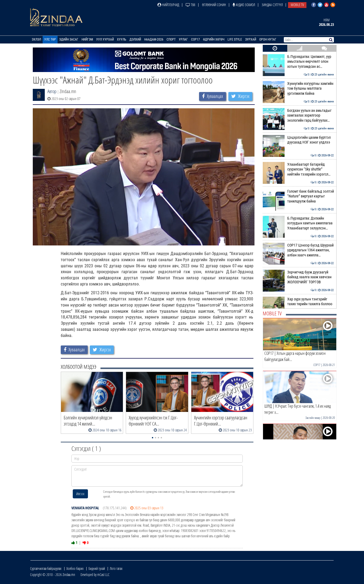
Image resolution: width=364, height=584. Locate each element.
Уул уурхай (105, 39)
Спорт (171, 39)
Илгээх (80, 493)
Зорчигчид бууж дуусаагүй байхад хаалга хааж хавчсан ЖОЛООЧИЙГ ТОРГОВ (310, 277)
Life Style (235, 39)
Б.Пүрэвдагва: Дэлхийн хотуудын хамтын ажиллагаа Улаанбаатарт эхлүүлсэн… (310, 223)
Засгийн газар (312, 417)
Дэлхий (135, 39)
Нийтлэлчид (170, 4)
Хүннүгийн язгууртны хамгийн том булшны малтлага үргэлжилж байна (310, 88)
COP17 (195, 39)
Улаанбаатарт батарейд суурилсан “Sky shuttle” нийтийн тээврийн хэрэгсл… (310, 169)
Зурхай (250, 39)
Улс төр (50, 39)
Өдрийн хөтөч (213, 39)
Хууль (121, 39)
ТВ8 (192, 4)
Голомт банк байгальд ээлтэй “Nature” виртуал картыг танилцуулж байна (310, 196)
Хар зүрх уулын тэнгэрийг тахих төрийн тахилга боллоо (310, 301)
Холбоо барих (75, 568)
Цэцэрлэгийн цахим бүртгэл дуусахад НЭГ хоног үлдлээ (310, 140)
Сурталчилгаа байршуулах (46, 568)
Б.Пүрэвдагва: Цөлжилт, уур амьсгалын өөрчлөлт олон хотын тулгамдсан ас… (310, 61)
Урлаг (183, 39)
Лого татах (116, 568)
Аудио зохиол (245, 4)
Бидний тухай (96, 568)
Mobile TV (297, 4)
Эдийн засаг (68, 39)
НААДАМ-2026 (153, 39)
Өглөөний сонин (214, 4)
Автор (51, 91)
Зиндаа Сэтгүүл (272, 4)
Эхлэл (36, 39)
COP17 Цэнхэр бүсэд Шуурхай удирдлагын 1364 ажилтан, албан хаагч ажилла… (310, 250)
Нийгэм (87, 39)
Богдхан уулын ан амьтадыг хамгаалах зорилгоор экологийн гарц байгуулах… (310, 115)
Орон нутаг (267, 39)
